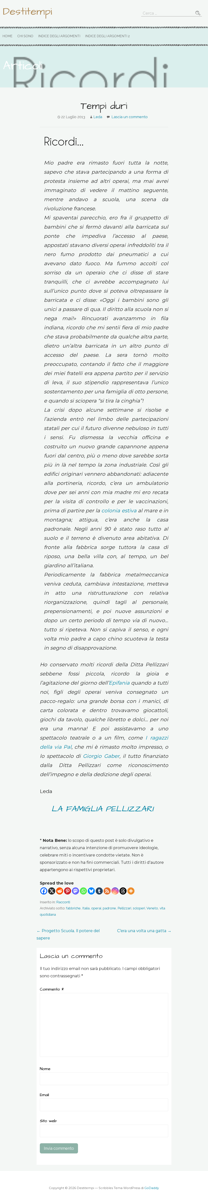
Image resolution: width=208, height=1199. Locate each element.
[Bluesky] (91, 891)
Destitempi (27, 11)
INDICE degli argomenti (59, 36)
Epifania (119, 683)
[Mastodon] (75, 891)
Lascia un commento (130, 117)
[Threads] (123, 891)
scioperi (139, 908)
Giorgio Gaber (101, 756)
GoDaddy (151, 1188)
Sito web (48, 1121)
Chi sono (25, 36)
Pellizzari (124, 908)
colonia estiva (118, 510)
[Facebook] (43, 891)
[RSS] (107, 891)
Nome (45, 1069)
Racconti (63, 902)
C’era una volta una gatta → (144, 930)
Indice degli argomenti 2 (107, 36)
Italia (86, 908)
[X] (51, 891)
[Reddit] (59, 891)
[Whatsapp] (83, 891)
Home (7, 36)
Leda (97, 117)
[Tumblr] (99, 891)
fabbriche (73, 908)
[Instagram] (115, 891)
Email (44, 1095)
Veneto (152, 908)
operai (96, 908)
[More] (130, 891)
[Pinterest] (67, 891)
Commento (52, 989)
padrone (109, 908)
